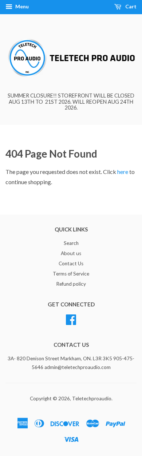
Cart (130, 6)
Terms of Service (71, 274)
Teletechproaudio (91, 398)
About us (71, 253)
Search (71, 243)
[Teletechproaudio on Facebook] (71, 318)
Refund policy (71, 284)
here (122, 171)
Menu (21, 6)
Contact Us (71, 263)
